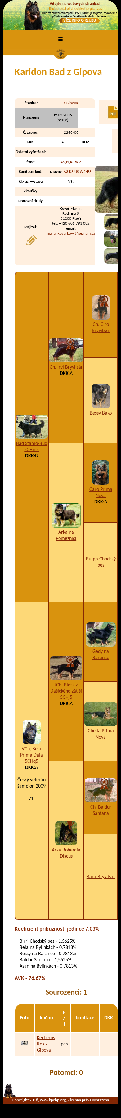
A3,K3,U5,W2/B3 (78, 172)
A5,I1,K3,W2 (70, 162)
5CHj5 (66, 697)
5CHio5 (31, 449)
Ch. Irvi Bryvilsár (66, 367)
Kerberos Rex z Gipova (46, 1044)
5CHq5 (31, 761)
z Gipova (71, 103)
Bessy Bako (101, 413)
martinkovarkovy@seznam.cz (71, 233)
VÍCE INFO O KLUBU (79, 21)
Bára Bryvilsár (101, 876)
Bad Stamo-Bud (31, 443)
